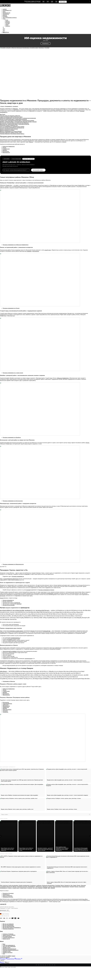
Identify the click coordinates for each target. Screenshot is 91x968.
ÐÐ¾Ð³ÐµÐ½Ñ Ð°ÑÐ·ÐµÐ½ (42, 610)
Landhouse (39, 885)
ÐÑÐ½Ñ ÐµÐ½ (3, 671)
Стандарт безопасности (8, 937)
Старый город (6, 148)
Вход (4, 944)
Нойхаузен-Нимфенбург (9, 146)
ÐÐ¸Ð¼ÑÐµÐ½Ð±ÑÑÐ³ (18, 610)
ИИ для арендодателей (8, 926)
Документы (67, 885)
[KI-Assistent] (3, 27)
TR (52, 964)
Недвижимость (8, 106)
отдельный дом (46, 630)
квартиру (27, 574)
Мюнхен (31, 142)
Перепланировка (57, 886)
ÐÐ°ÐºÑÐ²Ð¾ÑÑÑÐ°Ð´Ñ (6, 610)
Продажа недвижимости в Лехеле (11, 308)
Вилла (62, 885)
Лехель (4, 147)
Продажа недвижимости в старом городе (13, 372)
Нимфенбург (6, 707)
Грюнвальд (5, 712)
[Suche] (4, 31)
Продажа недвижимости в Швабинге (12, 437)
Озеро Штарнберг (7, 709)
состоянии (9, 639)
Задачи (2, 598)
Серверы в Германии (8, 934)
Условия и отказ (7, 951)
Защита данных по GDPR (9, 935)
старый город (47, 250)
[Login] (4, 29)
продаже (28, 589)
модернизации (28, 658)
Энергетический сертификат (10, 651)
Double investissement (24, 885)
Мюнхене (15, 108)
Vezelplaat (57, 885)
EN (38, 964)
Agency (2, 106)
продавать (15, 106)
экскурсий (19, 603)
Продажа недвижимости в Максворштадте (13, 564)
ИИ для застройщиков (8, 924)
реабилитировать (15, 637)
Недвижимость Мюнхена (9, 681)
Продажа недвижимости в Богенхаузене (13, 500)
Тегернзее (5, 710)
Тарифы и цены (6, 947)
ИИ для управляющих (8, 925)
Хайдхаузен (6, 704)
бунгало (33, 630)
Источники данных (7, 936)
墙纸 (49, 888)
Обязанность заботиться (42, 886)
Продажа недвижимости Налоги (46, 589)
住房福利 (45, 888)
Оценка (50, 886)
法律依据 (52, 888)
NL (45, 964)
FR (40, 964)
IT (47, 964)
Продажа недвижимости (18, 576)
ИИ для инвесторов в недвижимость (12, 927)
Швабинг (5, 150)
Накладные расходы (22, 886)
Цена (36, 888)
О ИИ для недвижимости (9, 945)
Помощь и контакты (7, 952)
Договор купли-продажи (9, 605)
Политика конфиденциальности (10, 950)
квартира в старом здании (16, 630)
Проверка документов (8, 928)
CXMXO (9, 956)
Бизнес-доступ (6, 938)
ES (43, 964)
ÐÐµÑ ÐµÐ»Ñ (28, 610)
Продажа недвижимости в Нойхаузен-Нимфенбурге (15, 244)
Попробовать (45, 43)
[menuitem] (47, 9)
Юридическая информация (9, 948)
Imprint (13, 956)
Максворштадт (6, 152)
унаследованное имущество (11, 578)
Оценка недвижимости (8, 600)
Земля (74, 885)
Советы (10, 888)
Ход (34, 888)
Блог (4, 953)
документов (17, 602)
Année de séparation (13, 885)
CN (54, 964)
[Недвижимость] (5, 6)
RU (49, 964)
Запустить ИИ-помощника (9, 946)
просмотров (50, 593)
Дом (71, 885)
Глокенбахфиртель (7, 703)
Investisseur (33, 885)
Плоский (72, 886)
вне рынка (2, 595)
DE (36, 964)
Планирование (65, 886)
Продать (76, 886)
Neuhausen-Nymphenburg (48, 885)
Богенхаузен (6, 151)
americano (5, 885)
